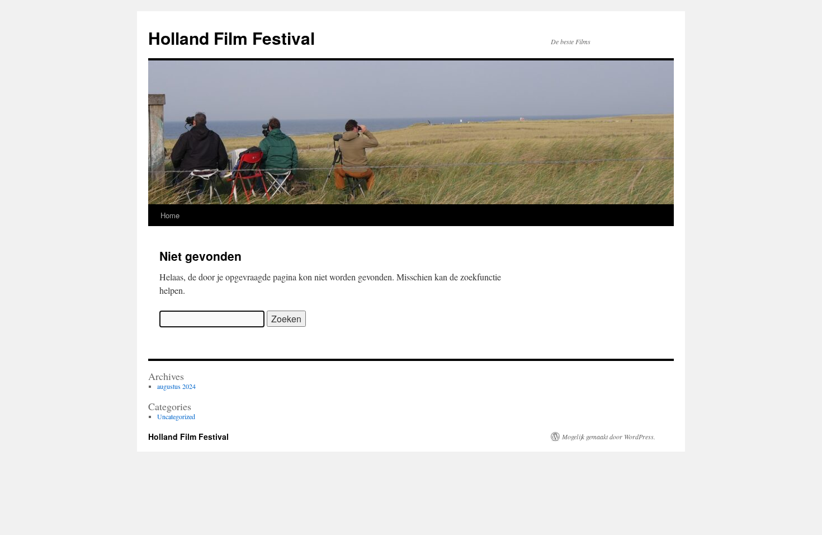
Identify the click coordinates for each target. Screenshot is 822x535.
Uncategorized (176, 416)
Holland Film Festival (231, 38)
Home (169, 215)
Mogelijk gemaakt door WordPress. (608, 436)
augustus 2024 (176, 386)
